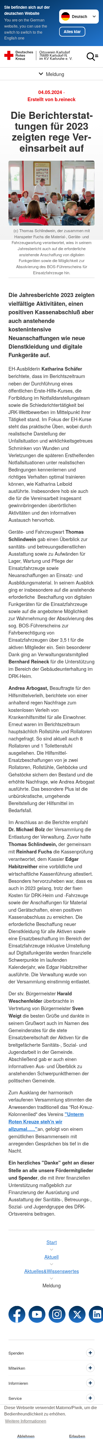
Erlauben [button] (77, 1436)
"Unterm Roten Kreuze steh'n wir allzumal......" (46, 1121)
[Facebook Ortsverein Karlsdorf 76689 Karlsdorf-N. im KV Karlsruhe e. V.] (16, 1314)
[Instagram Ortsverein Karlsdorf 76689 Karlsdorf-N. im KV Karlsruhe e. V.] (57, 1314)
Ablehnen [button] (26, 1436)
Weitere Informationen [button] (25, 1421)
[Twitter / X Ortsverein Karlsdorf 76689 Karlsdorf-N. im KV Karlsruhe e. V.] (77, 1314)
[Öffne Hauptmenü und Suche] (92, 56)
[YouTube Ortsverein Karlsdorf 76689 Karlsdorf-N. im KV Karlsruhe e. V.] (37, 1314)
